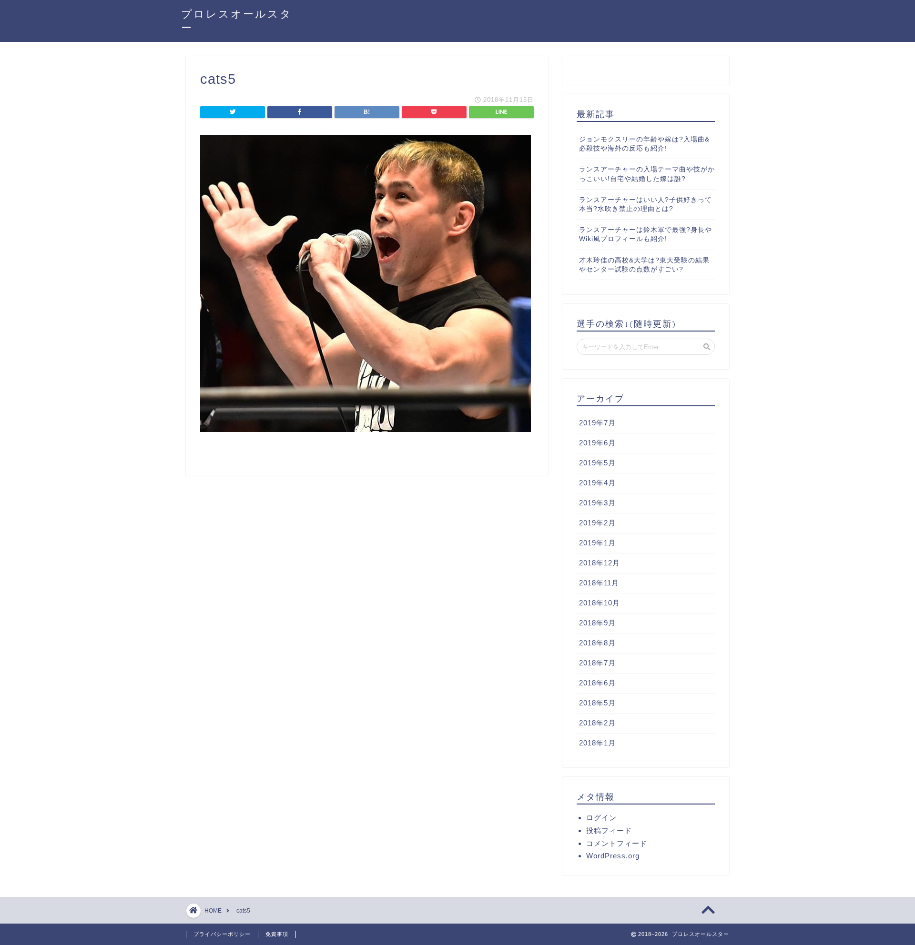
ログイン (601, 818)
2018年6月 (597, 683)
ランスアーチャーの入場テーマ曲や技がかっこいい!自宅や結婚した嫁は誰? (647, 174)
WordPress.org (613, 856)
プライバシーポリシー (222, 934)
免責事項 (276, 934)
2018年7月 (597, 663)
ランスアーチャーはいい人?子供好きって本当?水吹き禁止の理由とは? (645, 204)
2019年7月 (597, 423)
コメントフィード (616, 843)
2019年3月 (597, 503)
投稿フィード (609, 830)
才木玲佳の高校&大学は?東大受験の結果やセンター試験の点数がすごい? (644, 265)
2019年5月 (597, 463)
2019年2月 (597, 523)
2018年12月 (599, 563)
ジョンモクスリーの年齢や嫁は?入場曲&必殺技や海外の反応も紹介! (644, 144)
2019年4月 (597, 483)
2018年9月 (597, 623)
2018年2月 (597, 723)
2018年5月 (597, 703)
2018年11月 (599, 583)
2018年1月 (597, 743)
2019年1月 (597, 543)
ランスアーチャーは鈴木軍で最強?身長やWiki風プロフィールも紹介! (645, 234)
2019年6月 (597, 443)
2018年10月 (599, 603)
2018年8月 (597, 643)
